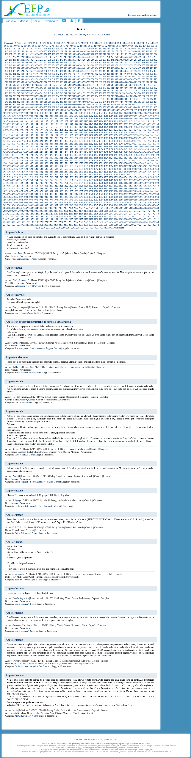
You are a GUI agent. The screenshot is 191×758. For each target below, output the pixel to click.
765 (135, 93)
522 (100, 76)
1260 (45, 135)
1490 (111, 155)
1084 (96, 118)
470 (49, 74)
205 (81, 54)
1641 (91, 169)
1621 (146, 166)
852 (18, 102)
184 (151, 51)
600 (100, 82)
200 (61, 54)
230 (26, 57)
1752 (25, 180)
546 (41, 79)
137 (120, 48)
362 (85, 65)
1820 (56, 185)
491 (132, 74)
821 (49, 99)
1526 (136, 157)
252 (112, 57)
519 (88, 76)
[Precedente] (9, 43)
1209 (101, 130)
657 (18, 88)
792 (88, 96)
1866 (131, 188)
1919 (86, 194)
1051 (86, 116)
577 (10, 82)
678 (100, 88)
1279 (141, 135)
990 (100, 110)
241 (69, 57)
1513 (71, 157)
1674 (101, 171)
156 (41, 51)
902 (61, 104)
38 (110, 43)
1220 (156, 130)
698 (26, 90)
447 (112, 71)
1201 (61, 130)
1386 (56, 146)
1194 (25, 130)
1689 (20, 174)
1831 (111, 185)
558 (88, 79)
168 (88, 51)
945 (77, 107)
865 (69, 102)
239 (61, 57)
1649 (131, 169)
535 (151, 76)
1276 (126, 135)
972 (30, 110)
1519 (101, 157)
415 (139, 68)
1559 (146, 160)
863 (61, 102)
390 (41, 68)
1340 (136, 141)
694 (10, 90)
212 (108, 54)
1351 (35, 143)
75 (58, 46)
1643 (101, 169)
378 (147, 65)
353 (49, 65)
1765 (91, 180)
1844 (20, 188)
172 (104, 51)
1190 (5, 130)
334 (128, 62)
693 (6, 90)
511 (57, 76)
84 (83, 46)
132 (100, 48)
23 (68, 43)
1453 (81, 152)
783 (53, 96)
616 (10, 85)
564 (112, 79)
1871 (156, 188)
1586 (126, 163)
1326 (66, 141)
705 (53, 90)
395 (61, 68)
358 (69, 65)
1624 (5, 169)
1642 (96, 169)
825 (65, 99)
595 (81, 82)
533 (143, 76)
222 (147, 54)
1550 (101, 160)
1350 (30, 143)
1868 (141, 188)
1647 (121, 169)
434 (61, 71)
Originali (24, 21)
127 (81, 48)
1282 (156, 135)
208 (92, 54)
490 (128, 74)
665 (49, 88)
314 (49, 62)
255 (124, 57)
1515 (81, 157)
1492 (121, 155)
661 (34, 88)
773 (14, 96)
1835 (131, 185)
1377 (10, 146)
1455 (91, 152)
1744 (141, 177)
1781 (15, 183)
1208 (96, 130)
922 (139, 104)
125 (73, 48)
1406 (156, 146)
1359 (76, 143)
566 (120, 79)
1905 (15, 194)
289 (104, 60)
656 (14, 88)
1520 (106, 157)
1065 (156, 116)
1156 (146, 124)
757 (104, 93)
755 (96, 93)
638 (96, 85)
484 (104, 74)
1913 (56, 194)
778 (34, 96)
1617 (126, 166)
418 (151, 68)
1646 (116, 169)
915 (112, 104)
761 (120, 93)
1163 (25, 127)
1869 (146, 188)
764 (132, 93)
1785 (35, 183)
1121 (126, 121)
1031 (141, 113)
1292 (50, 138)
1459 (111, 152)
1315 (10, 141)
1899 (141, 191)
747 (65, 93)
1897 (131, 191)
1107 (56, 121)
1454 (86, 152)
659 (26, 88)
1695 (50, 174)
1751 (20, 180)
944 (73, 107)
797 (108, 96)
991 (104, 110)
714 (88, 90)
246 (88, 57)
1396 (106, 146)
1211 (111, 130)
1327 (71, 141)
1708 (116, 174)
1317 (20, 141)
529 (128, 76)
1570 (45, 163)
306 (18, 62)
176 (120, 51)
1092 (136, 118)
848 (155, 99)
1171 (66, 127)
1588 (136, 163)
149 (14, 51)
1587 (131, 163)
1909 (35, 194)
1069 (20, 118)
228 (18, 57)
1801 (116, 183)
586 (45, 82)
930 (18, 107)
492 (135, 74)
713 (85, 90)
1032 (146, 113)
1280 (146, 135)
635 (85, 85)
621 (30, 85)
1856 (81, 188)
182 (143, 51)
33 (96, 43)
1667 (66, 171)
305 (14, 62)
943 (69, 107)
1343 (151, 141)
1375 (156, 143)
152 (26, 51)
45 (129, 43)
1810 (5, 185)
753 (88, 93)
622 (34, 85)
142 (139, 48)
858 (41, 102)
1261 (50, 135)
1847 (35, 188)
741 (41, 93)
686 (132, 88)
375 (135, 65)
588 (53, 82)
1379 (20, 146)
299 (143, 60)
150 (18, 51)
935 (38, 107)
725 (132, 90)
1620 (141, 166)
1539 (45, 160)
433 (57, 71)
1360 (81, 143)
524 (108, 76)
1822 (66, 185)
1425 (96, 149)
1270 (96, 135)
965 (155, 107)
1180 (111, 127)
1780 (10, 183)
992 (108, 110)
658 (22, 88)
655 (10, 88)
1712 (136, 174)
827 (73, 99)
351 (41, 65)
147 (6, 51)
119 (49, 48)
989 (96, 110)
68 (39, 46)
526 (116, 76)
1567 (30, 163)
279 (65, 60)
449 (120, 71)
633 (77, 85)
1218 (146, 130)
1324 (56, 141)
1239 (96, 132)
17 (51, 43)
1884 (66, 191)
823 (57, 99)
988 (92, 110)
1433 (136, 149)
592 (69, 82)
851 (14, 102)
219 (135, 54)
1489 (106, 155)
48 (138, 43)
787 (69, 96)
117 (41, 48)
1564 (15, 163)
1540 (50, 160)
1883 (61, 191)
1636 (66, 169)
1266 (76, 135)
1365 (106, 143)
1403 (141, 146)
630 (65, 85)
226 (10, 57)
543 (30, 79)
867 (77, 102)
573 (147, 79)
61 (19, 46)
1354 (50, 143)
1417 (56, 149)
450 (124, 71)
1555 (126, 160)
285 (88, 60)
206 (85, 54)
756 (100, 93)
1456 (96, 152)
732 (6, 93)
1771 (121, 180)
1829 (101, 185)
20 (59, 43)
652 (151, 85)
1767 (101, 180)
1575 (71, 163)
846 (147, 99)
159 (53, 51)
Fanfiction (10, 21)
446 (108, 71)
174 (112, 51)
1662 (40, 171)
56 (5, 46)
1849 (45, 188)
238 (57, 57)
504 (30, 76)
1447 (50, 152)
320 (73, 62)
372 (124, 65)
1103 (35, 121)
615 (6, 85)
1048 (71, 116)
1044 (50, 116)
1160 (10, 127)
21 (62, 43)
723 (124, 90)
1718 (10, 177)
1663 (45, 171)
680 (108, 88)
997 (127, 110)
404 (96, 68)
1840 (156, 185)
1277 (131, 135)
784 (57, 96)
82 (78, 46)
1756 (45, 180)
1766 (96, 180)
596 (85, 82)
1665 (56, 171)
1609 (86, 166)
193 (34, 54)
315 (53, 62)
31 (90, 43)
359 (73, 65)
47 (135, 43)
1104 (40, 121)
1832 (116, 185)
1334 (106, 141)
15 (45, 43)
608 (132, 82)
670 (69, 88)
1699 (71, 174)
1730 (71, 177)
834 (100, 99)
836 (108, 99)
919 (128, 104)
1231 (56, 132)
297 (135, 60)
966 (6, 110)
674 (85, 88)
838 (116, 99)
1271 (101, 135)
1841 (5, 188)
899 (49, 104)
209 (96, 54)
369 (112, 65)
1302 (101, 138)
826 (69, 99)
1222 (10, 132)
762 (124, 93)
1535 (25, 160)
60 (16, 46)
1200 (56, 130)
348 (30, 65)
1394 (96, 146)
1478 (50, 155)
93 (109, 46)
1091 (131, 118)
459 (6, 74)
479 (85, 74)
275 (49, 60)
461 (14, 74)
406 (104, 68)
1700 (76, 174)
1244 (121, 132)
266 (14, 60)
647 (132, 85)
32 (93, 43)
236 (49, 57)
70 (44, 46)
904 (69, 104)
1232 (61, 132)
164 (73, 51)
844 (139, 99)
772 (10, 96)
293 (120, 60)
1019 (81, 113)
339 (147, 62)
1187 (146, 127)
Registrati (132, 15)
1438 (5, 152)
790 (81, 96)
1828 (96, 185)
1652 (146, 169)
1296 (71, 138)
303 (6, 62)
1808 (151, 183)
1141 (71, 124)
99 (125, 46)
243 (77, 57)
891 (18, 104)
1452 (76, 152)
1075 (50, 118)
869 (85, 102)
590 (61, 82)
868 (81, 102)
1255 (20, 135)
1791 (66, 183)
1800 (111, 183)
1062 (141, 116)
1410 (20, 149)
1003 (155, 110)
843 (135, 99)
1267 (81, 135)
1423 (86, 149)
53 (152, 43)
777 (30, 96)
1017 (71, 113)
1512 (66, 157)
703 (45, 90)
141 (135, 48)
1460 (116, 152)
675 (88, 88)
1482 (71, 155)
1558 (141, 160)
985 (80, 110)
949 (92, 107)
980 (61, 110)
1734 (91, 177)
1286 (20, 138)
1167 (45, 127)
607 (128, 82)
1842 (10, 188)
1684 (151, 171)
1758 (56, 180)
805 (139, 96)
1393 (91, 146)
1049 (76, 116)
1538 (40, 160)
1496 (141, 155)
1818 (45, 185)
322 (81, 62)
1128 (5, 124)
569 (132, 79)
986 (84, 110)
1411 (25, 149)
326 (96, 62)
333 (124, 62)
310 (34, 62)
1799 (106, 183)
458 (155, 71)
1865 (126, 188)
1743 (136, 177)
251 (108, 57)
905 (73, 104)
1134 (35, 124)
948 (88, 107)
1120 (121, 121)
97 (120, 46)
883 (139, 102)
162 (65, 51)
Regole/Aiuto (51, 21)
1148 (106, 124)
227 (14, 57)
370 (116, 65)
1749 (10, 180)
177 (124, 51)
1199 (50, 130)
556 (81, 79)
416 (143, 68)
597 (88, 82)
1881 (50, 191)
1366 (111, 143)
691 (151, 88)
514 (69, 76)
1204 (76, 130)
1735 (96, 177)
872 (96, 102)
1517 (91, 157)
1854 (71, 188)
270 (30, 60)
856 (34, 102)
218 (132, 54)
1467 (151, 152)
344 (14, 65)
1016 (66, 113)
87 (92, 46)
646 (128, 85)
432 (53, 71)
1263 (61, 135)
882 (135, 102)
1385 (50, 146)
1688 (15, 174)
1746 (151, 177)
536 (155, 76)
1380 (25, 146)
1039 (25, 116)
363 (88, 65)
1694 (45, 174)
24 (70, 43)
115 (34, 48)
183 (147, 51)
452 (132, 71)
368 (108, 65)
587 (49, 82)
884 (143, 102)
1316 (15, 141)
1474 (30, 155)
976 (45, 110)
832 (92, 99)
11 (34, 43)
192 (30, 54)
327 (100, 62)
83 (81, 46)
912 (100, 104)
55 (157, 43)
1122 (131, 121)
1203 (71, 130)
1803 (126, 183)
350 (38, 65)
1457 (101, 152)
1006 (15, 113)
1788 (50, 183)
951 (100, 107)
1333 (101, 141)
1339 (131, 141)
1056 (111, 116)
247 (92, 57)
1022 (96, 113)
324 (88, 62)
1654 (156, 169)
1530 (156, 157)
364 (92, 65)
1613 (106, 166)
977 (49, 110)
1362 (91, 143)
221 (143, 54)
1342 (146, 141)
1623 (156, 166)
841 (128, 99)
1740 (121, 177)
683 (120, 88)
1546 (81, 160)
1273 (111, 135)
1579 (91, 163)
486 (112, 74)
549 (53, 79)
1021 (91, 113)
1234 (71, 132)
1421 (76, 149)
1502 (15, 157)
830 (85, 99)
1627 (20, 169)
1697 (61, 174)
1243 (116, 132)
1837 (141, 185)
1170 (61, 127)
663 (41, 88)
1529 (151, 157)
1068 (15, 118)
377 (143, 65)
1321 (40, 141)
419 (155, 68)
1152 (126, 124)
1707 (111, 174)
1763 (81, 180)
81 (75, 46)
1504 (25, 157)
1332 (96, 141)
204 (77, 54)
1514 (76, 157)
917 (120, 104)
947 (85, 107)
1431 (126, 149)
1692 (35, 174)
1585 (121, 163)
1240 (101, 132)
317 (61, 62)
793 (92, 96)
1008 (25, 113)
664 (45, 88)
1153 (131, 124)
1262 (56, 135)
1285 (15, 138)
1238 (91, 132)
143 (143, 48)
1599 (35, 166)
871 (92, 102)
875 (108, 102)
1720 (20, 177)
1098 (10, 121)
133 (104, 48)
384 (18, 68)
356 (61, 65)
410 (120, 68)
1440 (15, 152)
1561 (156, 160)
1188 (151, 127)
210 (100, 54)
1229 (45, 132)
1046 (61, 116)
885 (147, 102)
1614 (111, 166)
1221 (5, 132)
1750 (15, 180)
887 (155, 102)
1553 (116, 160)
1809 (156, 183)
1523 (121, 157)
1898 (136, 191)
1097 (5, 121)
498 (6, 76)
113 (26, 48)
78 (67, 46)
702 (41, 90)
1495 (136, 155)
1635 (61, 169)
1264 (66, 135)
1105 (45, 121)
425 (26, 71)
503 (26, 76)
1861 (106, 188)
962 (143, 107)
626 (49, 85)
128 (85, 48)
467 (38, 74)
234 (41, 57)
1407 (5, 149)
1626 (15, 169)
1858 (91, 188)
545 (38, 79)
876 (112, 102)
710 (73, 90)
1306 (121, 138)
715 (92, 90)
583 (34, 82)
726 (135, 90)
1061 (136, 116)
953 (108, 107)
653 (155, 85)
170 (96, 51)
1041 (35, 116)
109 (10, 48)
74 (55, 46)
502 (22, 76)
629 (61, 85)
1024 (106, 113)
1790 (61, 183)
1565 (20, 163)
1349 (25, 143)
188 (14, 54)
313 (45, 62)
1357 (66, 143)
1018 (76, 113)
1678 (121, 171)
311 (38, 62)
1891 (101, 191)
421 (10, 71)
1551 (106, 160)
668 (61, 88)
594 (77, 82)
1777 (151, 180)
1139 (61, 124)
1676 (111, 171)
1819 (50, 185)
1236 (81, 132)
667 (57, 88)
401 (85, 68)
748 (69, 93)
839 (120, 99)
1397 (111, 146)
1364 (101, 143)
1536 (30, 160)
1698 (66, 174)
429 (41, 71)
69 (41, 46)
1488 (101, 155)
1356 (61, 143)
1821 (61, 185)
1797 (96, 183)
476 (73, 74)
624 (41, 85)
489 (124, 74)
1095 (151, 118)
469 (45, 74)
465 (30, 74)
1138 (56, 124)
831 (88, 99)
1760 (66, 180)
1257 (30, 135)
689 (143, 88)
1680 (131, 171)
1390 (76, 146)
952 (104, 107)
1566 (25, 163)
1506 (35, 157)
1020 (86, 113)
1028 (126, 113)
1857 (86, 188)
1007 (20, 113)
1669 (76, 171)
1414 (40, 149)
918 (124, 104)
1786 (40, 183)
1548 (91, 160)
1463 (131, 152)
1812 (15, 185)
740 (38, 93)
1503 (20, 157)
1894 (116, 191)
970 (22, 110)
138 (124, 48)
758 (108, 93)
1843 (15, 188)
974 (37, 110)
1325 (61, 141)
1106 (50, 121)
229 (22, 57)
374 (132, 65)
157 (45, 51)
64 (27, 46)
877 (116, 102)
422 (14, 71)
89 (97, 46)
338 (143, 62)
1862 (111, 188)
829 (81, 99)
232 (34, 57)
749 (73, 93)
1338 (126, 141)
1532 (10, 160)
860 (49, 102)
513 (65, 76)
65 (30, 46)
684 (124, 88)
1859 (96, 188)
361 (81, 65)
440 (85, 71)
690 (147, 88)
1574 (66, 163)
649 (139, 85)
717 (100, 90)
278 (61, 60)
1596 (20, 166)
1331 (91, 141)
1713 (141, 174)
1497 (146, 155)
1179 (106, 127)
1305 (116, 138)
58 (11, 46)
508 (45, 76)
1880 (45, 191)
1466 (146, 152)
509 (49, 76)
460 (10, 74)
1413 (35, 149)
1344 (156, 141)
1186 (141, 127)
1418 (61, 149)
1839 (151, 185)
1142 (76, 124)
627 (53, 85)
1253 (10, 135)
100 (129, 46)
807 (147, 96)
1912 (50, 194)
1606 (71, 166)
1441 (20, 152)
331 (116, 62)
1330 (86, 141)
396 (65, 68)
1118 (111, 121)
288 (100, 60)
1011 (40, 113)
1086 (106, 118)
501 (18, 76)
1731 (76, 177)
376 (139, 65)
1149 (111, 124)
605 (120, 82)
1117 (106, 121)
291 (112, 60)
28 (82, 43)
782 (49, 96)
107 (156, 46)
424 (22, 71)
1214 (126, 130)
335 (132, 62)
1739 (116, 177)
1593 (5, 166)
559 (92, 79)
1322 (45, 141)
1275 (121, 135)
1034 (156, 113)
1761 (71, 180)
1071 (30, 118)
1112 (81, 121)
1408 (10, 149)
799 (116, 96)
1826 (86, 185)
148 (10, 51)
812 (14, 99)
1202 (66, 130)
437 (73, 71)
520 (92, 76)
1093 (141, 118)
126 (77, 48)
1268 (86, 135)
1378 (15, 146)
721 (116, 90)
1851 (56, 188)
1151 (121, 124)
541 (22, 79)
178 (128, 51)
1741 (126, 177)
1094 (146, 118)
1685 (156, 171)
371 (120, 65)
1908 (30, 194)
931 (22, 107)
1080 (76, 118)
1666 (61, 171)
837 (112, 99)
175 (116, 51)
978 (53, 110)
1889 (91, 191)
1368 (121, 143)
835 (104, 99)
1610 (91, 166)
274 (45, 60)
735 (18, 93)
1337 (121, 141)
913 (104, 104)
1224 (20, 132)
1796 (91, 183)
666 (53, 88)
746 (61, 93)
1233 (66, 132)
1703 (91, 174)
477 (77, 74)
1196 (35, 130)
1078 (66, 118)
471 (53, 74)
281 (73, 60)
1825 (81, 185)
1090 (126, 118)
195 (41, 54)
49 (140, 43)
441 (88, 71)
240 (65, 57)
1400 (126, 146)
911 (96, 104)
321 (77, 62)
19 (56, 43)
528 (124, 76)
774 (18, 96)
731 (155, 90)
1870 (151, 188)
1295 (66, 138)
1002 (150, 110)
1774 (136, 180)
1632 (45, 169)
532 (139, 76)
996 (124, 110)
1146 (96, 124)
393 (53, 68)
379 (151, 65)
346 (22, 65)
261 (147, 57)
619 (22, 85)
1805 (136, 183)
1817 (40, 185)
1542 (61, 160)
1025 (111, 113)
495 (147, 74)
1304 (111, 138)
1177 (96, 127)
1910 (40, 194)
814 (22, 99)
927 (6, 107)
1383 (40, 146)
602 (108, 82)
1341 (141, 141)
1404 (146, 146)
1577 (81, 163)
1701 (81, 174)
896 (38, 104)
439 (81, 71)
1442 (25, 152)
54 (154, 43)
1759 (61, 180)
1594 (10, 166)
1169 (56, 127)
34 (98, 43)
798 (112, 96)
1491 (116, 155)
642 (112, 85)
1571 (50, 163)
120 (53, 48)
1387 (61, 146)
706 (57, 90)
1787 (45, 183)
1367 (116, 143)
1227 (35, 132)
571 (139, 79)
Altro (108, 34)
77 (64, 46)
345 (18, 65)
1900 (146, 191)
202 (69, 54)
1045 (56, 116)
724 (128, 90)
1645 (111, 169)
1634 (56, 169)
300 (147, 60)
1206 (86, 130)
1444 (35, 152)
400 (81, 68)
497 (155, 74)
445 (104, 71)
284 (85, 60)
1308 (131, 138)
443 (96, 71)
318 (65, 62)
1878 (35, 191)
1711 (131, 174)
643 (116, 85)
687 (135, 88)
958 (128, 107)
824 (61, 99)
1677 (116, 171)
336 (135, 62)
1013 (50, 113)
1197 (40, 130)
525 (112, 76)
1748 (5, 180)
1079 (71, 118)
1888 (86, 191)
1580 (96, 163)
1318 (25, 141)
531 (135, 76)
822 (53, 99)
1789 (56, 183)
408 (112, 68)
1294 (61, 138)
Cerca (36, 21)
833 (96, 99)
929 (14, 107)
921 (135, 104)
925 (151, 104)
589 (57, 82)
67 (36, 46)
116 (38, 48)
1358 (71, 143)
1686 (5, 174)
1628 (25, 169)
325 (92, 62)
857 (38, 102)
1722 (30, 177)
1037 (15, 116)
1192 (15, 130)
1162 (20, 127)
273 (41, 60)
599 (96, 82)
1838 (146, 185)
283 (81, 60)
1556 (131, 160)
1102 (30, 121)
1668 (71, 171)
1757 (50, 180)
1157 (151, 124)
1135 (40, 124)
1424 (91, 149)
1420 (71, 149)
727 (139, 90)
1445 (40, 152)
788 (73, 96)
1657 (15, 171)
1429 (116, 149)
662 (38, 88)
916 (116, 104)
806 (143, 96)
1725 (45, 177)
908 (85, 104)
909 (88, 104)
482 (96, 74)
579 (18, 82)
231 (30, 57)
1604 (61, 166)
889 (10, 104)
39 (112, 43)
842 (132, 99)
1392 (86, 146)
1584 (116, 163)
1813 (20, 185)
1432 (131, 149)
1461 (121, 152)
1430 (121, 149)
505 (34, 76)
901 (57, 104)
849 (6, 102)
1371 (136, 143)
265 (10, 60)
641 (108, 85)
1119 (116, 121)
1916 (71, 194)
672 (77, 88)
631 (69, 85)
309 (30, 62)
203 (73, 54)
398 (73, 68)
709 (69, 90)
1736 (101, 177)
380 (155, 65)
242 (73, 57)
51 (146, 43)
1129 (10, 124)
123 (65, 48)
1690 (25, 174)
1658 (20, 171)
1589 (141, 163)
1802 (121, 183)
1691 (30, 174)
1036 (10, 116)
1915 (66, 194)
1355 (56, 143)
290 (108, 60)
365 (96, 65)
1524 (126, 157)
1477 (45, 155)
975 (41, 110)
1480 (61, 155)
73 (53, 46)
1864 (121, 188)
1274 (116, 135)
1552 (111, 160)
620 (26, 85)
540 (18, 79)
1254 (15, 135)
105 (148, 46)
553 (69, 79)
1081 (81, 118)
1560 (151, 160)
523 (104, 76)
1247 (136, 132)
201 (65, 54)
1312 (151, 138)
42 (121, 43)
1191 (10, 130)
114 (30, 48)
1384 (45, 146)
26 (76, 43)
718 (104, 90)
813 (18, 99)
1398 (116, 146)
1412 (30, 149)
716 (96, 90)
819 (41, 99)
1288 (30, 138)
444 (100, 71)
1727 (56, 177)
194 (38, 54)
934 (34, 107)
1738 (111, 177)
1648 (126, 169)
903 (65, 104)
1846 (30, 188)
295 (128, 60)
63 (25, 46)
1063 (146, 116)
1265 (71, 135)
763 (128, 93)
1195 (30, 130)
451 (128, 71)
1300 (91, 138)
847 (151, 99)
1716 (156, 174)
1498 (151, 155)
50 (143, 43)
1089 (121, 118)
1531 (5, 160)
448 (116, 71)
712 (81, 90)
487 (116, 74)
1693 (40, 174)
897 (41, 104)
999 (135, 110)
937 (45, 107)
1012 (45, 113)
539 (14, 79)
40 (115, 43)
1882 (56, 191)
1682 (141, 171)
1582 (106, 163)
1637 (71, 169)
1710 (126, 174)
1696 (56, 174)
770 (155, 93)
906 (77, 104)
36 (104, 43)
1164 (30, 127)
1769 (111, 180)
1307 (126, 138)
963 (147, 107)
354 (53, 65)
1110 (71, 121)
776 (26, 96)
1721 (25, 177)
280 (69, 60)
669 (65, 88)
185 (155, 51)
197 (49, 54)
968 (14, 110)
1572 (56, 163)
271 (34, 60)
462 (18, 74)
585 (41, 82)
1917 (76, 194)
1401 (131, 146)
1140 (66, 124)
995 (120, 110)
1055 (106, 116)
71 (47, 46)
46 (132, 43)
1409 (15, 149)
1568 (35, 163)
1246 (131, 132)
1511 (61, 157)
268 (22, 60)
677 (96, 88)
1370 (131, 143)
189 (18, 54)
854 (26, 102)
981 (65, 110)
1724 (40, 177)
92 (106, 46)
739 (34, 93)
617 (14, 85)
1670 (81, 171)
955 (116, 107)
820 (45, 99)
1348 (20, 143)
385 (22, 68)
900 (53, 104)
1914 (61, 194)
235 (45, 57)
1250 (151, 132)
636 (88, 85)
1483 (76, 155)
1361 (86, 143)
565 (116, 79)
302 (155, 60)
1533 (15, 160)
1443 (30, 152)
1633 (50, 169)
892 (22, 104)
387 (30, 68)
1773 (131, 180)
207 (88, 54)
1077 (61, 118)
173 (108, 51)
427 (34, 71)
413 (132, 68)
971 (26, 110)
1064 (151, 116)
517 (81, 76)
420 (6, 71)
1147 (101, 124)
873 (100, 102)
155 (38, 51)
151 (22, 51)
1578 (86, 163)
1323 (50, 141)
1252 (5, 135)
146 (155, 48)
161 (61, 51)
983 (73, 110)
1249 (146, 132)
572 (143, 79)
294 (124, 60)
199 (57, 54)
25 (73, 43)
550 (57, 79)
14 (42, 43)
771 (6, 96)
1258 (35, 135)
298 (139, 60)
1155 (141, 124)
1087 (111, 118)
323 (85, 62)
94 (111, 46)
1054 (101, 116)
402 (88, 68)
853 (22, 102)
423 (18, 71)
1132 (25, 124)
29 (84, 43)
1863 (116, 188)
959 (132, 107)
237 (53, 57)
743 (49, 93)
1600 (40, 166)
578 (14, 82)
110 (14, 48)
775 (22, 96)
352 (45, 65)
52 (149, 43)
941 (61, 107)
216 (124, 54)
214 (116, 54)
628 (57, 85)
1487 (96, 155)
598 (92, 82)
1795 (86, 183)
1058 (121, 116)
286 (92, 60)
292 (116, 60)
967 (10, 110)
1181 (116, 127)
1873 (10, 191)
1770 (116, 180)
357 (65, 65)
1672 (91, 171)
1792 (71, 183)
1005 (10, 113)
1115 (96, 121)
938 (49, 107)
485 (108, 74)
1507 (40, 157)
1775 (141, 180)
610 (139, 82)
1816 (35, 185)
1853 (66, 188)
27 (79, 43)
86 (89, 46)
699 (30, 90)
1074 (45, 118)
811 (10, 99)
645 (124, 85)
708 (65, 90)
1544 (71, 160)
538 (10, 79)
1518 (96, 157)
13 (40, 43)
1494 (131, 155)
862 (57, 102)
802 (128, 96)
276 (53, 60)
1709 (121, 174)
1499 (156, 155)
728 (143, 90)
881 (132, 102)
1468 (156, 152)
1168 (50, 127)
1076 (56, 118)
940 (57, 107)
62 (22, 46)
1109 (66, 121)
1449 (61, 152)
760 (116, 93)
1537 (35, 160)
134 (108, 48)
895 (34, 104)
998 (131, 110)
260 (143, 57)
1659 (25, 171)
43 (124, 43)
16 (48, 43)
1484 (81, 155)
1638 (76, 169)
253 (116, 57)
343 (10, 65)
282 (77, 60)
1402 (136, 146)
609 (135, 82)
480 (88, 74)
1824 (76, 185)
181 (139, 51)
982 (69, 110)
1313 (156, 138)
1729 (66, 177)
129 (88, 48)
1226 (30, 132)
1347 (15, 143)
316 (57, 62)
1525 (131, 157)
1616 (121, 166)
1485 (86, 155)
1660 (30, 171)
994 (116, 110)
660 (30, 88)
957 (124, 107)
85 (86, 46)
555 (77, 79)
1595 (15, 166)
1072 (35, 118)
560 (96, 79)
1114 (91, 121)
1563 (10, 163)
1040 (30, 116)
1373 (146, 143)
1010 (35, 113)
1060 (131, 116)
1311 (146, 138)
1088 (116, 118)
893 (26, 104)
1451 (71, 152)
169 (92, 51)
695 (14, 90)
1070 (25, 118)
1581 (101, 163)
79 (69, 46)
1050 (81, 116)
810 (6, 99)
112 (22, 48)
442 (92, 71)
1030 (136, 113)
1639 (81, 169)
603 (112, 82)
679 (104, 88)
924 (147, 104)
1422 (81, 149)
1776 (146, 180)
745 (57, 93)
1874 (15, 191)
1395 (101, 146)
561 (100, 79)
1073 (40, 118)
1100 (20, 121)
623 (38, 85)
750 (77, 93)
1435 (146, 149)
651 (147, 85)
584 (38, 82)
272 (38, 60)
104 (144, 46)
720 (112, 90)
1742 (131, 177)
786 (65, 96)
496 (151, 74)
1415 (45, 149)
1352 (40, 143)
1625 (10, 169)
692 (155, 88)
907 (81, 104)
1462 (126, 152)
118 (45, 48)
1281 (151, 135)
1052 (91, 116)
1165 (35, 127)
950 (96, 107)
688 (139, 88)
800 (120, 96)
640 (104, 85)
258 (135, 57)
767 (143, 93)
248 (96, 57)
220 (139, 54)
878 (120, 102)
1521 (111, 157)
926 (155, 104)
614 (155, 82)
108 (6, 48)
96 (117, 46)
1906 (20, 194)
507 (41, 76)
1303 (106, 138)
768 (147, 93)
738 (30, 93)
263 (155, 57)
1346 (10, 143)
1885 (71, 191)
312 (41, 62)
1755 (40, 180)
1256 (25, 135)
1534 (20, 160)
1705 (101, 174)
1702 (86, 174)
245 (85, 57)
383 (14, 68)
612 (147, 82)
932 (26, 107)
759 (112, 93)
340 (151, 62)
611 (143, 82)
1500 (5, 157)
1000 (140, 110)
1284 (10, 138)
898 (45, 104)
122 (61, 48)
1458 (106, 152)
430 (45, 71)
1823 (71, 185)
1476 (40, 155)
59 (13, 46)
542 (26, 79)
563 (108, 79)
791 (85, 96)
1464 (136, 152)
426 (30, 71)
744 (53, 93)
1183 (126, 127)
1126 (151, 121)
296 (132, 60)
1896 (126, 191)
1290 (40, 138)
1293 (56, 138)
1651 (141, 169)
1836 (136, 185)
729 (147, 90)
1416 (50, 149)
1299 (86, 138)
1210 (106, 130)
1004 (5, 113)
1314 (5, 141)
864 (65, 102)
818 (38, 99)
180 (135, 51)
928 (10, 107)
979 (57, 110)
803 (132, 96)
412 (128, 68)
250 (104, 57)
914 (108, 104)
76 (61, 46)
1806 (141, 183)
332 (120, 62)
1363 (96, 143)
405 (100, 68)
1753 (30, 180)
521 (96, 76)
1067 (10, 118)
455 (143, 71)
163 (69, 51)
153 (30, 51)
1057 (116, 116)
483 (100, 74)
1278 (136, 135)
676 (92, 88)
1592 (156, 163)
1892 (106, 191)
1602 (50, 166)
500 (14, 76)
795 (100, 96)
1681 (136, 171)
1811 (10, 185)
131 (96, 48)
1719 (15, 177)
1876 (25, 191)
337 (139, 62)
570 (135, 79)
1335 (111, 141)
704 (49, 90)
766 (139, 93)
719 (108, 90)
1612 (101, 166)
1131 (20, 124)
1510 (56, 157)
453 (135, 71)
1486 (91, 155)
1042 (40, 116)
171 (100, 51)
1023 (101, 113)
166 (81, 51)
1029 (131, 113)
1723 (35, 177)
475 (69, 74)
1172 (71, 127)
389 (38, 68)
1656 (10, 171)
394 (57, 68)
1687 (10, 174)
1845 (25, 188)
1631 (40, 169)
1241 (106, 132)
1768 (106, 180)
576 (6, 82)
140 (132, 48)
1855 (76, 188)
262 (151, 57)
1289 (35, 138)
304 (10, 62)
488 (120, 74)
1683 (146, 171)
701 (38, 90)
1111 (76, 121)
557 (85, 79)
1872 (5, 191)
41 (118, 43)
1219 (151, 130)
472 (57, 74)
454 (139, 71)
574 (151, 79)
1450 (66, 152)
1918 (81, 194)
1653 (151, 169)
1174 (81, 127)
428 (38, 71)
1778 (156, 180)
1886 (76, 191)
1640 (86, 169)
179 (132, 51)
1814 (25, 185)
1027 (121, 113)
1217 (141, 130)
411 (124, 68)
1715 (151, 174)
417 (147, 68)
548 (49, 79)
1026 (116, 113)
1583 (111, 163)
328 (104, 62)
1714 (146, 174)
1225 (25, 132)
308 (26, 62)
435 (65, 71)
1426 (101, 149)
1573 (61, 163)
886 (151, 102)
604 (116, 82)
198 (53, 54)
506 (38, 76)
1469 (5, 155)
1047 (66, 116)
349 (34, 65)
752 (85, 93)
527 (120, 76)
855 (30, 102)
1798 (101, 183)
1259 (40, 135)
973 (33, 110)
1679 (126, 171)
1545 (76, 160)
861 (53, 102)
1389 (71, 146)
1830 (106, 185)
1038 (20, 116)
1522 (116, 157)
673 (81, 88)
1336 (116, 141)
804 (135, 96)
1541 (56, 160)
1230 (50, 132)
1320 (35, 141)
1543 (66, 160)
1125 (146, 121)
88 (95, 46)
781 (45, 96)
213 (112, 54)
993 (112, 110)
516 (77, 76)
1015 (61, 113)
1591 (151, 163)
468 (41, 74)
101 (132, 46)
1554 (121, 160)
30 (87, 43)
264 (6, 60)
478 (81, 74)
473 (61, 74)
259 (139, 57)
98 (123, 46)
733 (10, 93)
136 (116, 48)
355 (57, 65)
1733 (86, 177)
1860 (101, 188)
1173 (76, 127)
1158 (156, 124)
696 (18, 90)
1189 (156, 127)
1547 (86, 160)
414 (135, 68)
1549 (96, 160)
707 (61, 90)
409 (116, 68)
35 (101, 43)
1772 (126, 180)
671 (73, 88)
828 (77, 99)
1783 (25, 183)
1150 (116, 124)
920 (132, 104)
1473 (25, 155)
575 (155, 79)
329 (108, 62)
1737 (106, 177)
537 (6, 79)
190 (22, 54)
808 (151, 96)
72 (50, 46)
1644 (106, 169)
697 (22, 90)
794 (96, 96)
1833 (121, 185)
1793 (76, 183)
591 (65, 82)
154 (34, 51)
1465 (141, 152)
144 (147, 48)
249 (100, 57)
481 (92, 74)
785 (61, 96)
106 (152, 46)
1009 (30, 113)
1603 (56, 166)
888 (6, 104)
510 (53, 76)
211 (104, 54)
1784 (30, 183)
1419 (66, 149)
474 (65, 74)
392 (49, 68)
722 (120, 90)
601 (104, 82)
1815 (30, 185)
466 (34, 74)
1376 (5, 146)
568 (128, 79)
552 (65, 79)
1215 (131, 130)
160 (57, 51)
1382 (35, 146)
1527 (141, 157)
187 (10, 54)
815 (26, 99)
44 (126, 43)
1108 (61, 121)
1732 (81, 177)
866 (73, 102)
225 (6, 57)
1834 (126, 185)
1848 (40, 188)
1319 (30, 141)
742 (45, 93)
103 (140, 46)
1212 (116, 130)
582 (30, 82)
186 (6, 54)
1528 (146, 157)
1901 (151, 191)
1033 (151, 113)
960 (135, 107)
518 (85, 76)
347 (26, 65)
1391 (81, 146)
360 (77, 65)
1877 (30, 191)
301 (151, 60)
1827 (91, 185)
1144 (86, 124)
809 (155, 96)
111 (18, 48)
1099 (15, 121)
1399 (121, 146)
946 (81, 107)
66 (33, 46)
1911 (45, 194)
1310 (141, 138)
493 (139, 74)
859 (45, 102)
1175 (86, 127)
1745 (146, 177)
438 (77, 71)
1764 (86, 180)
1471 (15, 155)
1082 (86, 118)
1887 (81, 191)
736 (22, 93)
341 (155, 62)
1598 (30, 166)
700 (34, 90)
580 (22, 82)
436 (69, 71)
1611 (96, 166)
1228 (40, 132)
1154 (136, 124)
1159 (5, 127)
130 (92, 48)
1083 (91, 118)
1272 (106, 135)
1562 (5, 163)
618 (18, 85)
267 (18, 60)
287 (96, 60)
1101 (25, 121)
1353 (45, 143)
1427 (106, 149)
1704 (96, 174)
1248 (141, 132)
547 (45, 79)
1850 (50, 188)
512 (61, 76)
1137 (50, 124)
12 (37, 43)
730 (151, 90)
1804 (131, 183)
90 (100, 46)
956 (120, 107)
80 (72, 46)
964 (151, 107)
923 (143, 104)
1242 (111, 132)
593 (73, 82)
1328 (76, 141)
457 (151, 71)
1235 (76, 132)
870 (88, 102)
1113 (86, 121)
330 (112, 62)
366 (100, 65)
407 (108, 68)
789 (77, 96)
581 (26, 82)
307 (22, 62)
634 (81, 85)
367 (104, 65)
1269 (91, 135)
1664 (50, 171)
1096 (156, 118)
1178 (101, 127)
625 (45, 85)
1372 (141, 143)
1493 (126, 155)
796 (104, 96)
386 (26, 68)
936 (41, 107)
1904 (10, 194)
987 (88, 110)
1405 (151, 146)
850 (10, 102)
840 (124, 99)
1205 (81, 130)
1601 (45, 166)
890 (14, 104)
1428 (111, 149)
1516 (86, 157)
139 (128, 48)
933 (30, 107)
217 (128, 54)
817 (34, 99)
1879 (40, 191)
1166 (40, 127)
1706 (106, 174)
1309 (136, 138)
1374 (151, 143)
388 (34, 68)
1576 (76, 163)
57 (8, 46)
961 (139, 107)
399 (77, 68)
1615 (116, 166)
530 (132, 76)
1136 (45, 124)
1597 (25, 166)
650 (143, 85)
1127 (156, 121)
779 (38, 96)
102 (136, 46)
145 (151, 48)
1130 (15, 124)
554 (73, 79)
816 (30, 99)
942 (65, 107)
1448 (56, 152)
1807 (146, 183)
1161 (15, 127)
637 (92, 85)
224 (155, 54)
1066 (5, 118)
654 (6, 88)
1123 (136, 121)
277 (57, 60)
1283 (5, 138)
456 (147, 71)
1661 (35, 171)
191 (26, 54)
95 (114, 46)
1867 (136, 188)
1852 (61, 188)
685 (128, 88)
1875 (20, 191)
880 (128, 102)
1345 (5, 143)
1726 (50, 177)
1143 (81, 124)
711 (77, 90)
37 (107, 43)
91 (103, 46)
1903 (5, 194)
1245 (126, 132)
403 (92, 68)
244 (81, 57)
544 (34, 79)
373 (128, 65)
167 (85, 51)
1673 (96, 171)
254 (120, 57)
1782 (20, 183)
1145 (91, 124)
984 (77, 110)
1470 (10, 155)
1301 (96, 138)
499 (10, 76)
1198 (45, 130)
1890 (96, 191)
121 (57, 48)
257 (132, 57)
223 (151, 54)
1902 (156, 191)
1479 (56, 155)
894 (30, 104)
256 (128, 57)
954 (112, 107)
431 (49, 71)
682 (116, 88)
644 (120, 85)
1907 (25, 194)
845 (143, 99)
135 (112, 48)
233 (38, 57)
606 (124, 82)
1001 (145, 110)
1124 (141, 121)
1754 (35, 180)
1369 (126, 143)
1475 (35, 155)
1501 (10, 157)
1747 (156, 177)
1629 (30, 169)
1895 (121, 191)
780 (41, 96)
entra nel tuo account (147, 15)
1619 (136, 166)
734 (14, 93)
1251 (156, 132)
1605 (66, 166)
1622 (151, 166)
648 (135, 85)
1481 (66, 155)
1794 (81, 183)
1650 (136, 169)
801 (124, 96)
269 (26, 60)
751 (81, 93)
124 (69, 48)
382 (10, 68)
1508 (45, 157)
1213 (121, 130)
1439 (10, 152)
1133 (30, 124)
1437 (156, 149)
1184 (131, 127)
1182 (121, 127)
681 (112, 88)
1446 (45, 152)
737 (26, 93)
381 (6, 68)
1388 (66, 146)
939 (53, 107)
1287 (25, 138)
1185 (136, 127)
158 (49, 51)
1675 (106, 171)
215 (120, 54)
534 (147, 76)
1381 (30, 146)
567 (124, 79)
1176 (91, 127)
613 (151, 82)
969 (18, 110)
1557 (136, 160)
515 (73, 76)
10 (31, 43)
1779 (5, 183)
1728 (61, 177)
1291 (45, 138)
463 (22, 74)
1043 (45, 116)
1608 (81, 166)
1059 (126, 116)
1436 (151, 149)
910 (92, 104)
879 (124, 102)
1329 (81, 141)
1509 (50, 157)
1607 (76, 166)
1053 (96, 116)
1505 (30, 157)
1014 (56, 113)
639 (100, 85)
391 (45, 68)
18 (54, 43)
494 (143, 74)
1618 (131, 166)
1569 (40, 163)
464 (26, 74)
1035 (5, 116)
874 (104, 102)
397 (69, 68)
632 (73, 85)
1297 (76, 138)
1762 (76, 180)
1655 (5, 171)
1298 (81, 138)
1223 (15, 132)
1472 (20, 155)
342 (6, 65)
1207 (91, 130)
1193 (20, 130)
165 (77, 51)
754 (92, 93)
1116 (101, 121)
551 (61, 79)
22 (65, 43)
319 (69, 62)
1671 (86, 171)
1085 (101, 118)
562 (104, 79)
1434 (141, 149)
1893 (111, 191)
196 (45, 54)
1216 (136, 130)
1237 (86, 132)
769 (151, 93)
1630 (35, 169)
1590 (146, 163)
